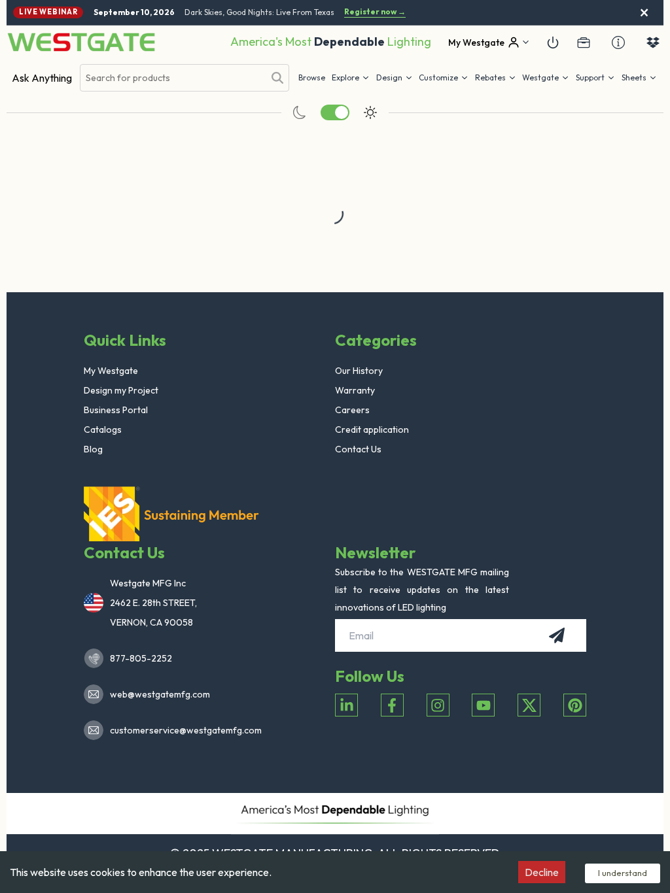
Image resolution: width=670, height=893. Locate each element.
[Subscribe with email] (557, 635)
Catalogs (103, 429)
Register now (375, 11)
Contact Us (358, 449)
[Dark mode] (299, 112)
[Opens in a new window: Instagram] (438, 705)
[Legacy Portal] (583, 42)
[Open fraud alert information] (618, 42)
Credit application (372, 429)
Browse (311, 77)
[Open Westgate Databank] (653, 42)
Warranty (355, 390)
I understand (622, 873)
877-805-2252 (141, 658)
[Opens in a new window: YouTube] (483, 705)
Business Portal (116, 410)
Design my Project (121, 390)
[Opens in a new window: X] (529, 705)
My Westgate (111, 371)
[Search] (277, 78)
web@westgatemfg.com (160, 694)
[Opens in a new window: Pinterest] (574, 705)
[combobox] (172, 78)
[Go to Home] (81, 42)
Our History (359, 371)
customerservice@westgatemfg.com (182, 730)
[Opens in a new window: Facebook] (392, 705)
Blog (93, 449)
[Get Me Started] (552, 42)
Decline (542, 872)
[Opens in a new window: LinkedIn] (346, 705)
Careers (352, 410)
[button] (496, 78)
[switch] (335, 112)
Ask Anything (42, 77)
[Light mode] (370, 112)
